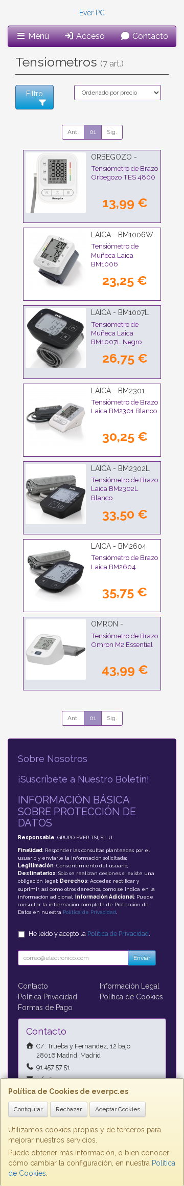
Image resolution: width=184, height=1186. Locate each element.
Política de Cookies (131, 997)
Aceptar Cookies (117, 1109)
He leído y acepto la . (89, 933)
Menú (37, 36)
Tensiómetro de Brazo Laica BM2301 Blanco (124, 406)
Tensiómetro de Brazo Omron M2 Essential (124, 640)
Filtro (34, 93)
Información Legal (129, 986)
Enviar (141, 957)
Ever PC (92, 13)
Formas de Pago (45, 1007)
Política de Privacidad (89, 912)
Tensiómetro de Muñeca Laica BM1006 (115, 255)
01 (92, 132)
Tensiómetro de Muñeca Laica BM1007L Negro (116, 333)
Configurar (28, 1109)
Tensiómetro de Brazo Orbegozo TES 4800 (124, 172)
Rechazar (69, 1109)
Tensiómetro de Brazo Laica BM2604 (124, 561)
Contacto (149, 36)
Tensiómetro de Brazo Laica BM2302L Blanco (124, 489)
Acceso (89, 36)
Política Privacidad (47, 997)
